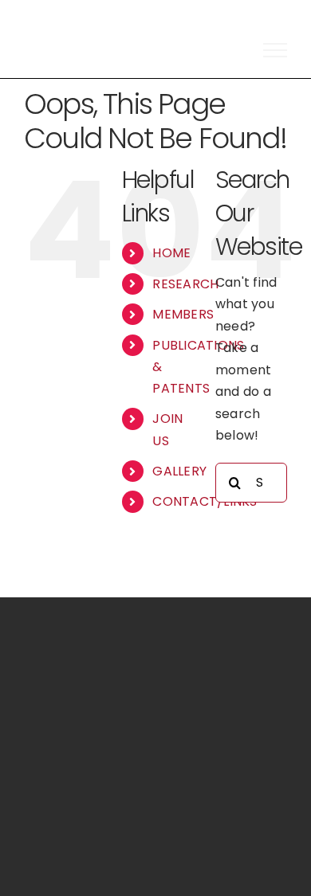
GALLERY (179, 471)
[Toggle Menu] (275, 50)
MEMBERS (183, 314)
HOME (171, 253)
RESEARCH (185, 284)
